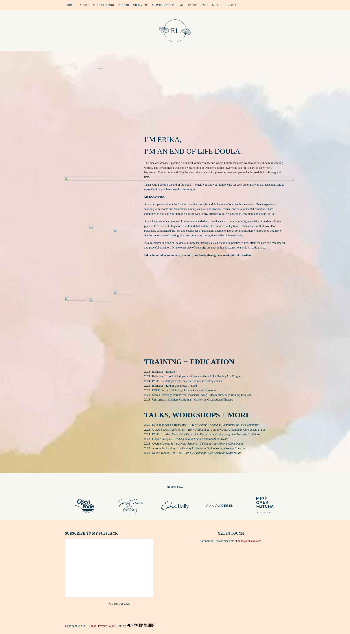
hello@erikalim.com (249, 540)
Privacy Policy (106, 625)
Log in (92, 625)
